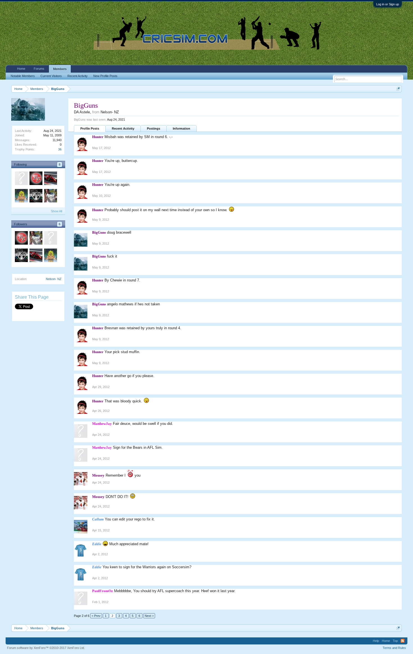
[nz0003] (50, 196)
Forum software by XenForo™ (46, 648)
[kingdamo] (21, 196)
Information (181, 128)
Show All (56, 211)
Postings (153, 128)
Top (395, 640)
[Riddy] (50, 179)
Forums (39, 68)
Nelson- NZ (54, 279)
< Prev (96, 615)
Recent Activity (123, 128)
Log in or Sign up (387, 4)
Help (376, 640)
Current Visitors (51, 76)
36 (60, 149)
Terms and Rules (394, 648)
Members (60, 69)
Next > (149, 615)
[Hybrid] (21, 179)
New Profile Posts (105, 76)
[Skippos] (50, 239)
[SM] (35, 179)
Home (21, 68)
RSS (403, 641)
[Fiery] (35, 196)
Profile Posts (89, 128)
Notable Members (23, 76)
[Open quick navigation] (398, 89)
